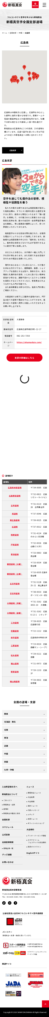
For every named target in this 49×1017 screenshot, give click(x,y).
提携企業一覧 (8, 848)
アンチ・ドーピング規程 (37, 835)
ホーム (4, 33)
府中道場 (15, 637)
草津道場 (15, 554)
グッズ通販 (7, 854)
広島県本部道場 (14, 487)
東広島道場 (15, 520)
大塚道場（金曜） (14, 613)
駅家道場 (15, 671)
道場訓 (5, 809)
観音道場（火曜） (14, 564)
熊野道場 (15, 535)
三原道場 (15, 645)
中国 (20, 33)
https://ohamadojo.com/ (29, 342)
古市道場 (15, 505)
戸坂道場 (15, 544)
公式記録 (6, 834)
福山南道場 (15, 681)
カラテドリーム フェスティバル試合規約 (36, 841)
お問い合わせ (8, 862)
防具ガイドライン (34, 847)
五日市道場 (15, 583)
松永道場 (15, 655)
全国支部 (13, 33)
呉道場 (15, 513)
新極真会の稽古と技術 (11, 813)
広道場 (15, 526)
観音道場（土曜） (14, 574)
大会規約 (30, 829)
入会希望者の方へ (10, 786)
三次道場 (15, 622)
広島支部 (13, 150)
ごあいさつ (7, 800)
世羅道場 (15, 631)
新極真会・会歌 (9, 804)
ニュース (30, 786)
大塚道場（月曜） (14, 603)
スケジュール (7, 827)
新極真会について (10, 794)
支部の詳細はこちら (24, 357)
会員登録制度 (8, 842)
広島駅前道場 (15, 495)
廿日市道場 (15, 593)
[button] (21, 78)
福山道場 (15, 663)
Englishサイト (33, 853)
